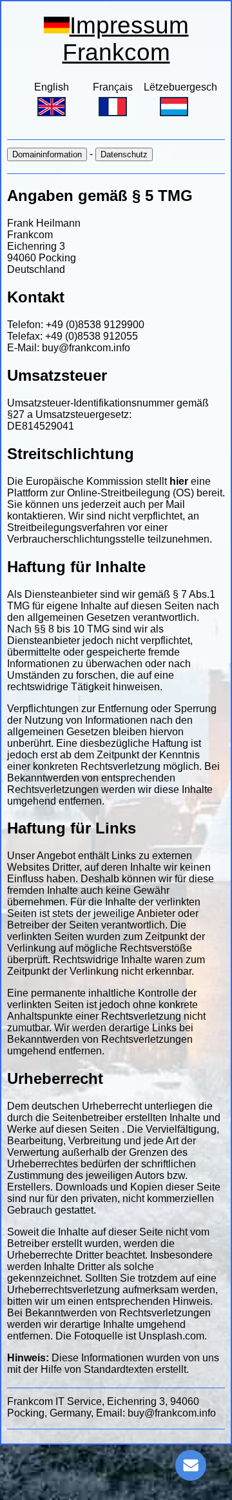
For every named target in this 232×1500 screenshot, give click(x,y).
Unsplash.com (171, 1335)
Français (113, 87)
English (51, 87)
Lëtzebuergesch (180, 87)
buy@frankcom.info (86, 347)
